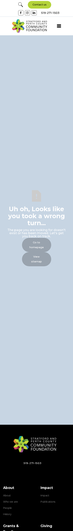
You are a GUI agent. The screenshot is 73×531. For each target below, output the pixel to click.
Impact (44, 495)
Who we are (10, 501)
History (7, 514)
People (7, 508)
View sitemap (36, 259)
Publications (47, 501)
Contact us (40, 4)
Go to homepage (36, 245)
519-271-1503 (32, 463)
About (7, 495)
